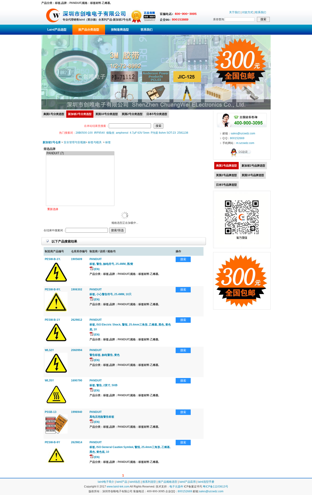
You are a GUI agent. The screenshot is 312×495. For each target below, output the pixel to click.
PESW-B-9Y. (53, 289)
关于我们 (234, 12)
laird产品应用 (187, 481)
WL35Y (49, 380)
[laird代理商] (53, 23)
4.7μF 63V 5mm (139, 132)
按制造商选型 (120, 29)
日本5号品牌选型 (226, 184)
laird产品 (121, 481)
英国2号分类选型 (132, 114)
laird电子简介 (106, 481)
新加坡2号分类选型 (80, 114)
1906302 (76, 289)
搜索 (183, 259)
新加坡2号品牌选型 (253, 165)
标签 (108, 142)
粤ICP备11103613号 (215, 486)
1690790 (76, 380)
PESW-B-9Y (52, 442)
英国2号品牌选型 (226, 175)
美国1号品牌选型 (226, 165)
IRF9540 (99, 132)
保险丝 (110, 132)
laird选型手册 (206, 481)
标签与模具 (95, 142)
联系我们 (260, 12)
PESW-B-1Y (52, 319)
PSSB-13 (50, 412)
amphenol (122, 132)
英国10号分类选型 (106, 114)
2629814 (76, 442)
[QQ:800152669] (242, 157)
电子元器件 (176, 486)
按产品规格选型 (167, 481)
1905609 (76, 259)
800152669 (237, 138)
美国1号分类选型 (53, 114)
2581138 (182, 132)
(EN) (96, 269)
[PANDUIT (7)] (80, 153)
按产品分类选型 (88, 29)
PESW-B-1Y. (53, 259)
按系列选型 (149, 481)
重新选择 (52, 209)
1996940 (76, 412)
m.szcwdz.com (245, 143)
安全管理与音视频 (75, 142)
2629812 (76, 319)
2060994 (76, 350)
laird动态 (134, 481)
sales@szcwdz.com (243, 133)
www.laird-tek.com (118, 486)
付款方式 (247, 12)
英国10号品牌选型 (253, 175)
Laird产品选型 (56, 29)
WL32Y (49, 350)
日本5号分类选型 (156, 114)
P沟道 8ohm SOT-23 (163, 132)
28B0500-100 (84, 132)
